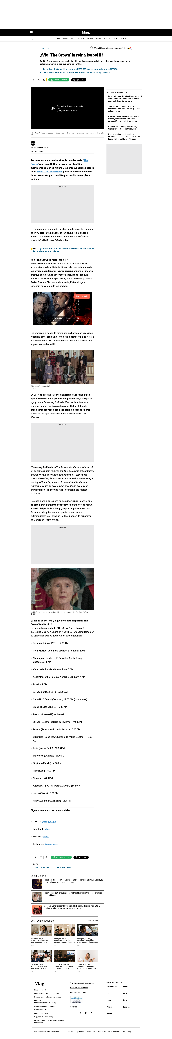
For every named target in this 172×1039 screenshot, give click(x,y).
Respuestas (111, 986)
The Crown (60, 867)
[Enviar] (32, 39)
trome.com (90, 1032)
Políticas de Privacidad (79, 988)
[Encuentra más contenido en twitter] (38, 79)
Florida (57, 38)
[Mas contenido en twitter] (86, 1012)
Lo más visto (38, 876)
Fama (108, 1000)
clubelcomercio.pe (54, 1032)
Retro (125, 1000)
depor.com (80, 1032)
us (107, 993)
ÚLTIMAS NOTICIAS (116, 93)
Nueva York (80, 38)
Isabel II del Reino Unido (43, 867)
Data (125, 993)
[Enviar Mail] (32, 148)
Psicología (89, 38)
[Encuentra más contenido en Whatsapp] (43, 79)
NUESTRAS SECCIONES (114, 983)
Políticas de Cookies (78, 992)
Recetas (126, 1007)
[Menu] (32, 32)
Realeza (70, 867)
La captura (122, 38)
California (65, 38)
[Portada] (40, 988)
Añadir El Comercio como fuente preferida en (111, 48)
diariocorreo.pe (104, 1032)
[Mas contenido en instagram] (91, 1012)
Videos (125, 986)
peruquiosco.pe (119, 1032)
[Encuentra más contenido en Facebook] (33, 79)
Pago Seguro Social (110, 38)
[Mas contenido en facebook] (80, 1012)
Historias (110, 1014)
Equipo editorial (40, 990)
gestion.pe (69, 1032)
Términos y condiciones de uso (82, 983)
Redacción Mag (41, 148)
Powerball (98, 38)
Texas (72, 38)
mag (129, 1032)
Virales (109, 1007)
